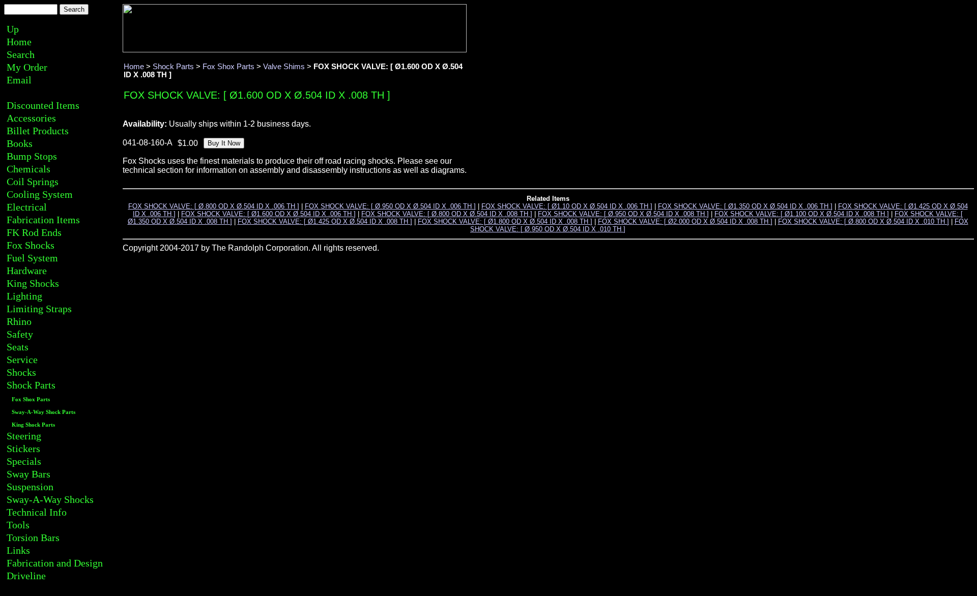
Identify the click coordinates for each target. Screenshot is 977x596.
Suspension (30, 486)
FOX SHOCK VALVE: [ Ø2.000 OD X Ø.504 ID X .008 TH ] (685, 221)
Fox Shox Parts (31, 399)
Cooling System (40, 194)
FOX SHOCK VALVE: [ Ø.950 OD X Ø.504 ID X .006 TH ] (390, 206)
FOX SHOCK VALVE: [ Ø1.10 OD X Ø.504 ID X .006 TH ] (566, 206)
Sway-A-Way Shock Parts (43, 412)
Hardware (27, 270)
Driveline (26, 575)
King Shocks (33, 283)
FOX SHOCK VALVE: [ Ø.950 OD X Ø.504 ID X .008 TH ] (623, 214)
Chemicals (28, 168)
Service (22, 359)
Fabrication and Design (55, 563)
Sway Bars (28, 474)
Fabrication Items (43, 219)
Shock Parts (31, 385)
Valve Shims (284, 67)
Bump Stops (32, 156)
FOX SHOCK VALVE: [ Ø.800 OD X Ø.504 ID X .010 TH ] (863, 221)
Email (19, 79)
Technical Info (37, 512)
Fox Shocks (30, 245)
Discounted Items (43, 105)
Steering (24, 435)
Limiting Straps (39, 308)
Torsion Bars (33, 537)
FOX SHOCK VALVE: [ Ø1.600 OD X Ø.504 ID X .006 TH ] (268, 214)
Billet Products (38, 130)
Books (20, 143)
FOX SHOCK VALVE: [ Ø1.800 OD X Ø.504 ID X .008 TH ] (505, 221)
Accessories (31, 118)
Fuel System (32, 257)
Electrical (27, 207)
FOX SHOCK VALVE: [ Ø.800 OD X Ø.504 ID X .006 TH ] (213, 206)
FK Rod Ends (34, 232)
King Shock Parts (33, 425)
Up (13, 29)
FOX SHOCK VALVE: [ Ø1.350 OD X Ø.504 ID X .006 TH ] (745, 206)
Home (19, 41)
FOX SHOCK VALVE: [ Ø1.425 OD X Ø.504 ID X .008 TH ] (325, 221)
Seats (17, 346)
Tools (18, 524)
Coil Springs (33, 181)
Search (21, 54)
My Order (27, 67)
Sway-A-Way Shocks (50, 499)
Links (18, 550)
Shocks (21, 372)
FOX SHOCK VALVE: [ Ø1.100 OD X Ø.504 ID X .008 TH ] (801, 214)
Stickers (23, 448)
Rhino (19, 321)
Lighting (24, 296)
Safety (20, 334)
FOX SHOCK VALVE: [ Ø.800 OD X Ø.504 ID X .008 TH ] (446, 214)
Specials (24, 461)
